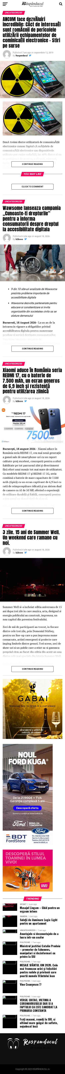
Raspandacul (22, 56)
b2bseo (19, 239)
